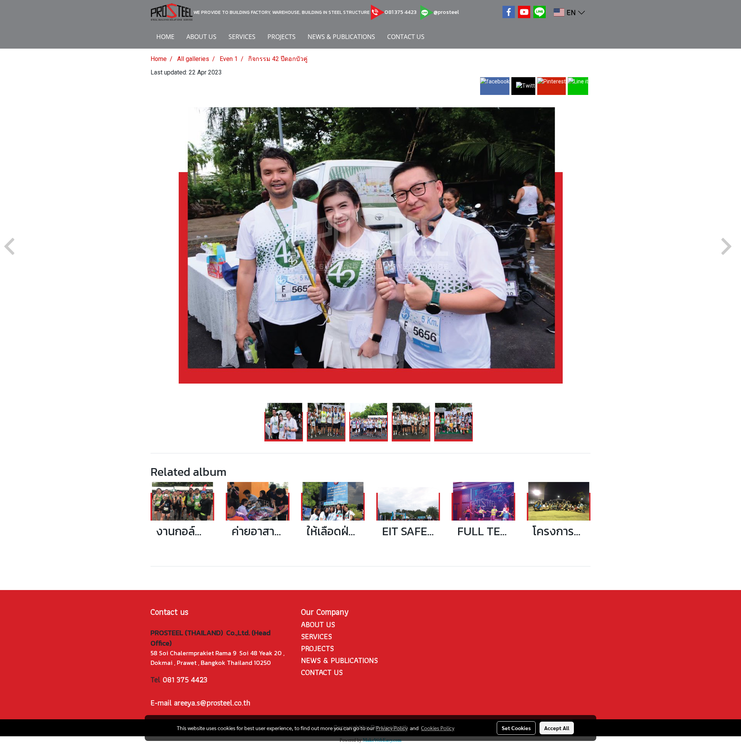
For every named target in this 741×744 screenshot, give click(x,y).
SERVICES (241, 36)
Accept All (556, 727)
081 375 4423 (400, 12)
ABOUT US (201, 36)
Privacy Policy (392, 727)
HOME (165, 36)
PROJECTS (281, 36)
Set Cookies (516, 727)
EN (571, 12)
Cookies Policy (437, 727)
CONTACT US (406, 36)
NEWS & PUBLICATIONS (341, 36)
